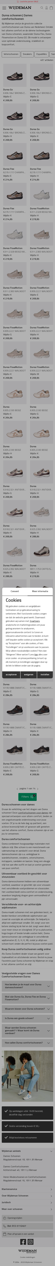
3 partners (35, 621)
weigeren (28, 675)
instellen (45, 675)
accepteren (11, 675)
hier (36, 655)
